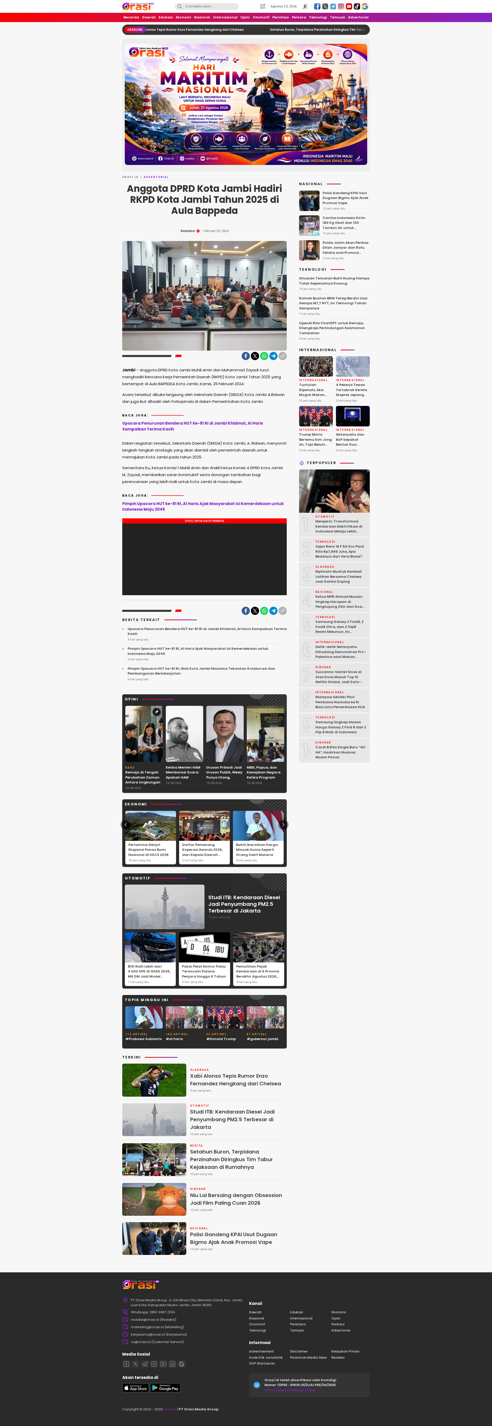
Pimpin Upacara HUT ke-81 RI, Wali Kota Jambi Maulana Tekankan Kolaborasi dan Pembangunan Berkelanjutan (201, 671)
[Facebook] (246, 356)
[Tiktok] (172, 1364)
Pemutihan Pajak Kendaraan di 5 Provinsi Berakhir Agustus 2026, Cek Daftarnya (257, 974)
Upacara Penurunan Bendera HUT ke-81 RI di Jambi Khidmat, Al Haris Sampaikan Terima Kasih (192, 426)
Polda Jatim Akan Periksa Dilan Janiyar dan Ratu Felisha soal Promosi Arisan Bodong (345, 250)
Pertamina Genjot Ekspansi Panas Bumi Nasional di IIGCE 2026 (148, 849)
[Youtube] (163, 1364)
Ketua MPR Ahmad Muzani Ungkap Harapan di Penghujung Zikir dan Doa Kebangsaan (338, 604)
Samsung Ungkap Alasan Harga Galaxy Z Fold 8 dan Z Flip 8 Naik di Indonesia (340, 727)
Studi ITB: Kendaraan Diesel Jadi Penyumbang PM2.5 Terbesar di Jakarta (244, 904)
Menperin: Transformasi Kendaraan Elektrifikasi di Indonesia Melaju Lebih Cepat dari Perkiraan (338, 529)
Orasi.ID (130, 177)
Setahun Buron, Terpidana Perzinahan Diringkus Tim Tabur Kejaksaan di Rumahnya (273, 29)
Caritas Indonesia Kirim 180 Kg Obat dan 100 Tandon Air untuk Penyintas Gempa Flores (344, 225)
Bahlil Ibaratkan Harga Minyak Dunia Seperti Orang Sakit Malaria (257, 849)
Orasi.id (169, 1409)
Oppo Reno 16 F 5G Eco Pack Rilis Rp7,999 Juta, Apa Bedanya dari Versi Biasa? (339, 551)
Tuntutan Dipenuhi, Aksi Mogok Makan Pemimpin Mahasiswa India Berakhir (314, 397)
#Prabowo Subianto (143, 1038)
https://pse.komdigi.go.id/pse (290, 1390)
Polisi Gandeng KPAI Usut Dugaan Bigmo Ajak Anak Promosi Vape (233, 1238)
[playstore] (165, 1391)
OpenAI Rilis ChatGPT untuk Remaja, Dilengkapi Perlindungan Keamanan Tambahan (332, 328)
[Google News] (182, 1364)
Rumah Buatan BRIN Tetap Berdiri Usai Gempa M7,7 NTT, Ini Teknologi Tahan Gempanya (333, 303)
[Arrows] (125, 825)
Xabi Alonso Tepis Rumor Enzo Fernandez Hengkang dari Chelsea (235, 1079)
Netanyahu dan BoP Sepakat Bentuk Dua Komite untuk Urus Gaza (352, 444)
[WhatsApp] (264, 356)
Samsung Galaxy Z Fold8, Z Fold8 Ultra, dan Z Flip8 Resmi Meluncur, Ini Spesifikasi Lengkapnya (339, 629)
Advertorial (156, 177)
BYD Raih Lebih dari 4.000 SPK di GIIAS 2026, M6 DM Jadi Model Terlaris (149, 974)
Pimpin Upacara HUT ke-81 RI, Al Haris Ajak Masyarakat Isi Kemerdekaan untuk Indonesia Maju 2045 (203, 506)
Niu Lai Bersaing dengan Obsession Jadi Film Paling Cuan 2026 (236, 1199)
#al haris (174, 1038)
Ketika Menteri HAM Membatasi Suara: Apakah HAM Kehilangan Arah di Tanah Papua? (183, 777)
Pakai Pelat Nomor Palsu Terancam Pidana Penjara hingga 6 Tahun (204, 971)
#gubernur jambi (262, 1038)
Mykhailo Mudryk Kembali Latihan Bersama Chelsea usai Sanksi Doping (338, 576)
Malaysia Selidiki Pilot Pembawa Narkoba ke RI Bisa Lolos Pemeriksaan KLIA (340, 702)
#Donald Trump (221, 1038)
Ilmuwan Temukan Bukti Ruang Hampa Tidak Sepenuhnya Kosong (334, 281)
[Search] (179, 6)
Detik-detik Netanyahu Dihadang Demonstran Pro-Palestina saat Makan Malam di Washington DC (340, 654)
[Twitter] (255, 356)
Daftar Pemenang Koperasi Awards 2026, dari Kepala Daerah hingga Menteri (202, 852)
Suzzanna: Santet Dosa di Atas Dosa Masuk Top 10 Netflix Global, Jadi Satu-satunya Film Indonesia (338, 679)
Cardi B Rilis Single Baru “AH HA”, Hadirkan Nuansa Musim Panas (340, 752)
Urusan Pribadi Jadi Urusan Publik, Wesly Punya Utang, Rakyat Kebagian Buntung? (224, 777)
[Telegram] (273, 356)
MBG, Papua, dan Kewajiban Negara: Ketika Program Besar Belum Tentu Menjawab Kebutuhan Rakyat (264, 780)
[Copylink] (283, 356)
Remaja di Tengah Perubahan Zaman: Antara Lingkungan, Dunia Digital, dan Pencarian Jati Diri (143, 782)
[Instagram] (154, 1364)
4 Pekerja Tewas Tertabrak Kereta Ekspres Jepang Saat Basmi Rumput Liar (351, 394)
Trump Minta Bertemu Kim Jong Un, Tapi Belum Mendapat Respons (315, 444)
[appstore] (135, 1391)
